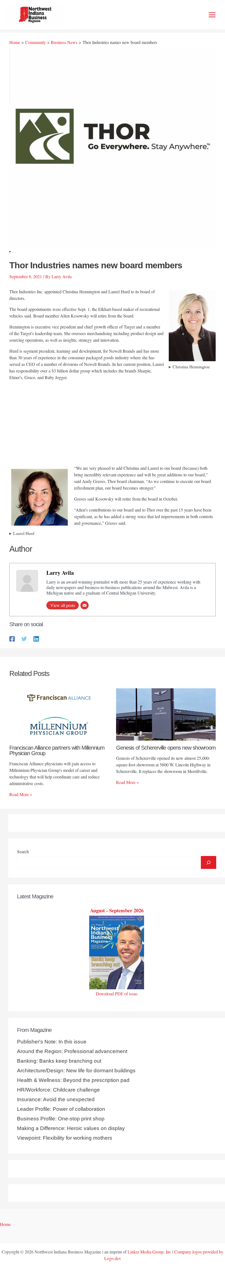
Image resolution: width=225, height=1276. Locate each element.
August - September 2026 (117, 910)
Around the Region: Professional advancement (72, 1051)
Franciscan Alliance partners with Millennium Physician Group (57, 750)
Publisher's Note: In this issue (51, 1042)
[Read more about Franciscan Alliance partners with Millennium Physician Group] (59, 714)
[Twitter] (24, 638)
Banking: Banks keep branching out (59, 1061)
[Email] (84, 605)
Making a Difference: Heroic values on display (71, 1128)
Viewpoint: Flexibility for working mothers (64, 1138)
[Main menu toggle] (212, 14)
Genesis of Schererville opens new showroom (166, 748)
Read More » (20, 794)
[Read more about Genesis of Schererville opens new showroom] (166, 714)
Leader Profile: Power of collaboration (61, 1109)
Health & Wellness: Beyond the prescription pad (73, 1080)
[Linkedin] (36, 638)
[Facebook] (12, 638)
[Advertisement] (112, 423)
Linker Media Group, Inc (149, 1252)
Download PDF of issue (116, 993)
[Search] (208, 862)
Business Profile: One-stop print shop (61, 1119)
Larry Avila (60, 573)
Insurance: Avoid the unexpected (56, 1099)
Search (23, 851)
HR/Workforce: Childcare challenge (58, 1090)
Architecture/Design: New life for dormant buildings (76, 1070)
